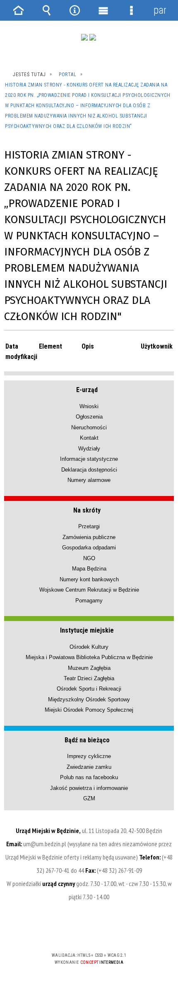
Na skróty (87, 510)
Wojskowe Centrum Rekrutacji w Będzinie (89, 590)
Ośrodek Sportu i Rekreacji (89, 689)
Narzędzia (75, 10)
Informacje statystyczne (89, 459)
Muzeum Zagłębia (89, 668)
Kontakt (89, 438)
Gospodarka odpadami (89, 547)
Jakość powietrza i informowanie (89, 788)
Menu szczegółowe (131, 10)
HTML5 (75, 931)
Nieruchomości (89, 427)
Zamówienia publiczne (89, 537)
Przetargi (89, 526)
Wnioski (89, 406)
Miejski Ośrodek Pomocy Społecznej (89, 710)
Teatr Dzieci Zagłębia (89, 678)
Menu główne (103, 10)
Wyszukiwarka (46, 10)
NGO (89, 558)
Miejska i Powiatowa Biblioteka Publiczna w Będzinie (89, 657)
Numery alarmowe (89, 480)
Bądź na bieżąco (87, 740)
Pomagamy (89, 600)
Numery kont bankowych (89, 579)
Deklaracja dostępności (89, 470)
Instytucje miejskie (87, 630)
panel (160, 10)
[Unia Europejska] (92, 37)
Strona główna (18, 10)
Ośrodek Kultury (89, 647)
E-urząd (87, 390)
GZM (89, 798)
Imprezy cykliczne (89, 756)
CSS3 (88, 931)
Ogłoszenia (89, 417)
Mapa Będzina (89, 569)
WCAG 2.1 (114, 930)
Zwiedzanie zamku (89, 767)
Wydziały (89, 448)
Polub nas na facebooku (89, 777)
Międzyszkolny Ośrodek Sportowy (89, 699)
